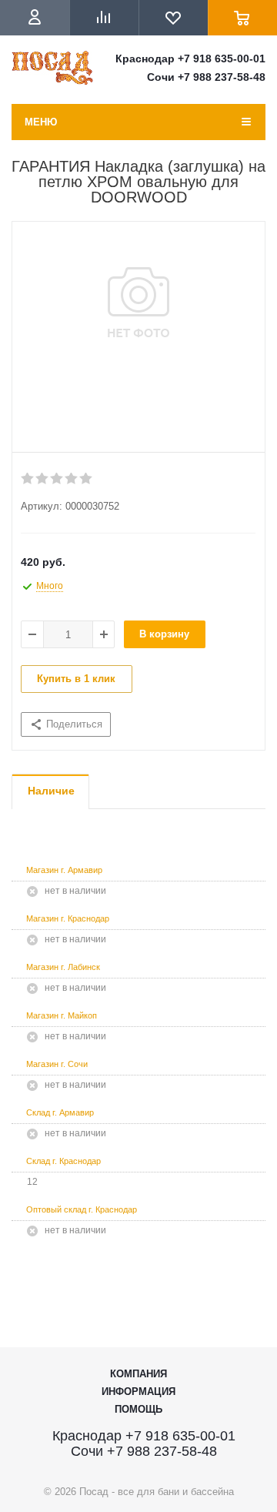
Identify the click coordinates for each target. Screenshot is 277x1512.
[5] (86, 479)
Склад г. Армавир (60, 1112)
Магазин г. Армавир (64, 870)
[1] (28, 479)
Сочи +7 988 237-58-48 (206, 77)
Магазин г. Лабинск (63, 967)
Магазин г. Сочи (57, 1064)
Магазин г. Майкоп (61, 1015)
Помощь (138, 1409)
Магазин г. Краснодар (67, 918)
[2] (42, 479)
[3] (57, 479)
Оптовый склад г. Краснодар (81, 1209)
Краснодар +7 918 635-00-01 (190, 58)
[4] (72, 479)
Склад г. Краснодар (63, 1161)
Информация (138, 1391)
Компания (138, 1374)
